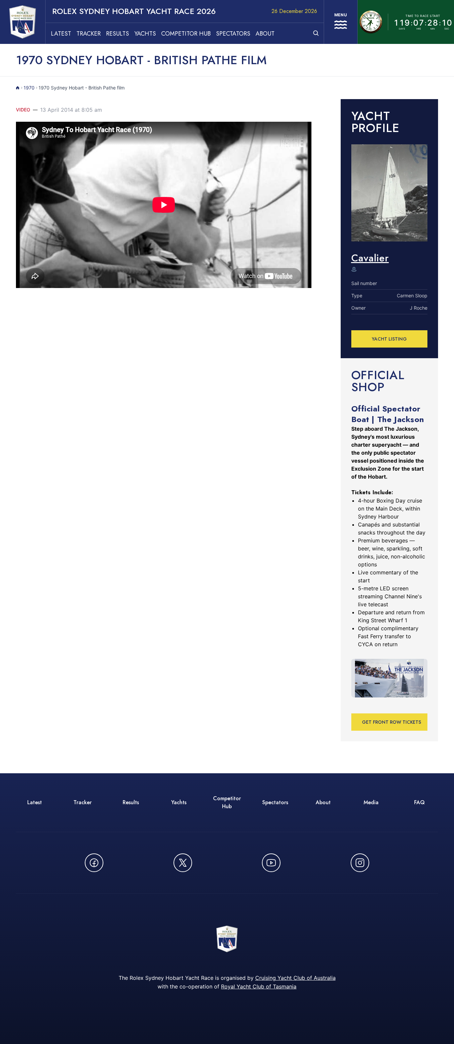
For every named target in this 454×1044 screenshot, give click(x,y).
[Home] (18, 88)
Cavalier (370, 258)
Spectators (233, 33)
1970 (29, 87)
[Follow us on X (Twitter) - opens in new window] (182, 862)
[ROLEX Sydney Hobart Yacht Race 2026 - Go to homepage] (22, 22)
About (265, 33)
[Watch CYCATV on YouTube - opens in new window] (271, 862)
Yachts (145, 33)
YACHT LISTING (389, 339)
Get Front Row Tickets (391, 722)
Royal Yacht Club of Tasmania (258, 986)
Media (371, 802)
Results (117, 33)
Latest (61, 33)
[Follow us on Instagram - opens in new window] (360, 862)
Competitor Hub (186, 33)
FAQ (419, 802)
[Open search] (315, 33)
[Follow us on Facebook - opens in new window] (94, 862)
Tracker (88, 33)
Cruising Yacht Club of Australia (295, 977)
